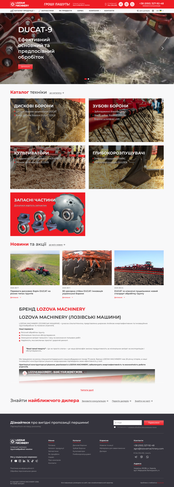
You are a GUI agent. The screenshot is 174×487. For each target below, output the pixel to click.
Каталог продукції (23, 11)
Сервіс (80, 11)
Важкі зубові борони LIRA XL (110, 115)
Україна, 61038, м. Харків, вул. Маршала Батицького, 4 (146, 469)
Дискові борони (80, 445)
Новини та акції (106, 445)
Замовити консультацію (151, 6)
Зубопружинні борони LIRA (109, 111)
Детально (25, 66)
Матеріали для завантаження (112, 448)
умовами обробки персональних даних (142, 427)
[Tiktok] (32, 462)
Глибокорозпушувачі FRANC (109, 158)
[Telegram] (121, 4)
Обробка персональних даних (23, 471)
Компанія (94, 11)
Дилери (103, 451)
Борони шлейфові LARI (107, 119)
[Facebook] (11, 462)
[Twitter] (28, 462)
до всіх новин (56, 245)
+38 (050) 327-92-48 (151, 3)
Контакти (109, 11)
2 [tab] (88, 79)
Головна (51, 445)
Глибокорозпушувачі (82, 454)
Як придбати (65, 11)
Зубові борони (79, 448)
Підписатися (153, 423)
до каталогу (55, 93)
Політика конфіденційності (22, 468)
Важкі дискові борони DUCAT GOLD (36, 115)
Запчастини (47, 11)
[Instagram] (20, 462)
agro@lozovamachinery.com (149, 448)
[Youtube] (16, 462)
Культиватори (79, 451)
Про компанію (54, 460)
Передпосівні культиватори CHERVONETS (39, 158)
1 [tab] (86, 79)
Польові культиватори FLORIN (32, 162)
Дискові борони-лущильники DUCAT (36, 111)
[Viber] (126, 4)
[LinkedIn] (24, 462)
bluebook (160, 483)
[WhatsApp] (132, 4)
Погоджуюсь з (137, 427)
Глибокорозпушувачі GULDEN (110, 162)
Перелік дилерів (120, 401)
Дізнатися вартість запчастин (30, 205)
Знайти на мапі (142, 401)
